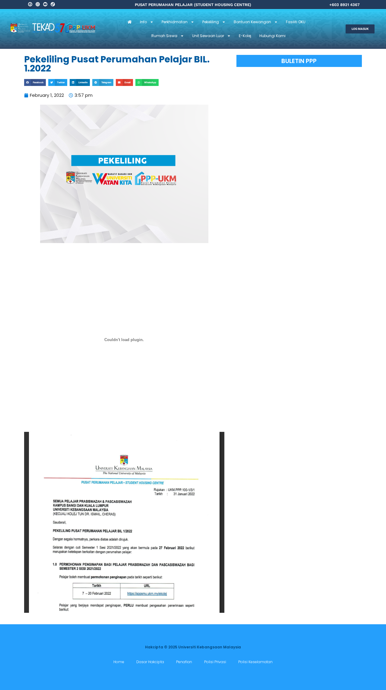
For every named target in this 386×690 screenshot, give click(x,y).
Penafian (184, 661)
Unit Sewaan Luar (208, 35)
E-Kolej (245, 35)
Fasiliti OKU (295, 21)
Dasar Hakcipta (150, 661)
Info (143, 21)
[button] (35, 82)
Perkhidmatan (175, 21)
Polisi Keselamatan (255, 661)
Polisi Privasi (215, 661)
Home (118, 661)
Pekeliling (210, 21)
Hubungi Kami (272, 35)
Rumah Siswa (164, 35)
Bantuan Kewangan (252, 21)
